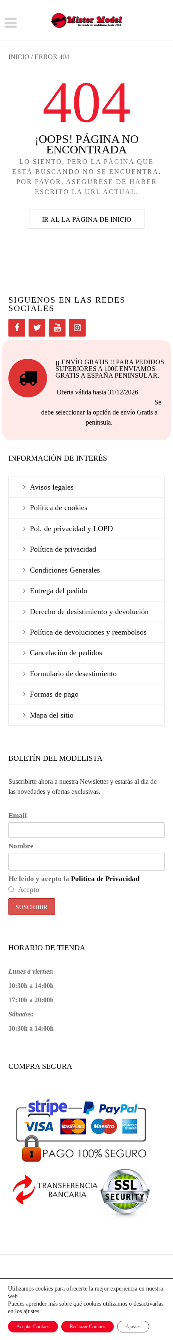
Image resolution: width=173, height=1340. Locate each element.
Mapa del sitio (51, 715)
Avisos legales (51, 487)
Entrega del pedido (58, 590)
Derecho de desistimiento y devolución (89, 611)
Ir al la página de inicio (86, 219)
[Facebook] (16, 328)
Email (17, 815)
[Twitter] (37, 328)
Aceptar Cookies (33, 1327)
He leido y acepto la (73, 879)
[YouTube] (57, 328)
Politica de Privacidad (105, 879)
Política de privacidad (63, 549)
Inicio (18, 56)
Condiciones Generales (65, 570)
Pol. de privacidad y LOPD (71, 528)
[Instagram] (77, 328)
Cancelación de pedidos (66, 652)
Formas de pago (54, 694)
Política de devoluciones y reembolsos (88, 632)
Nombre (21, 846)
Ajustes (133, 1327)
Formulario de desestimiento (73, 673)
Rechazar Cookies (87, 1327)
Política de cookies (58, 507)
